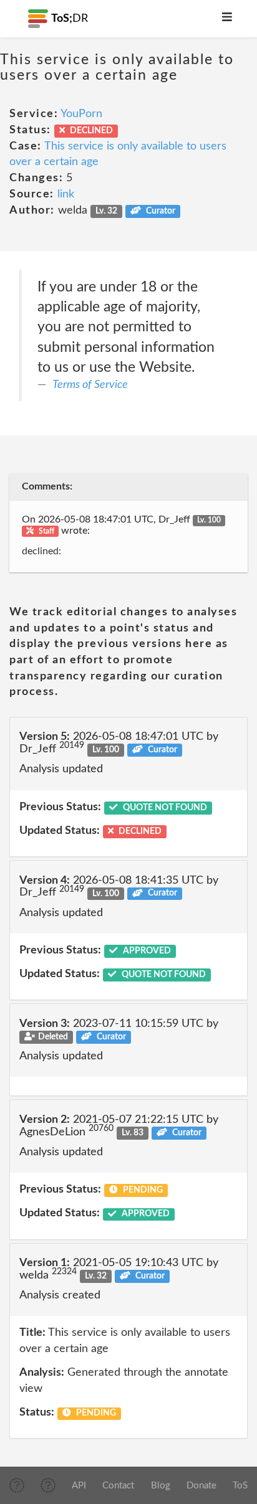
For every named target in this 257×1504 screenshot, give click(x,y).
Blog (160, 1485)
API (79, 1485)
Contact (118, 1485)
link (65, 194)
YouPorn (81, 114)
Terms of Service (90, 384)
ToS (240, 1485)
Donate (201, 1485)
